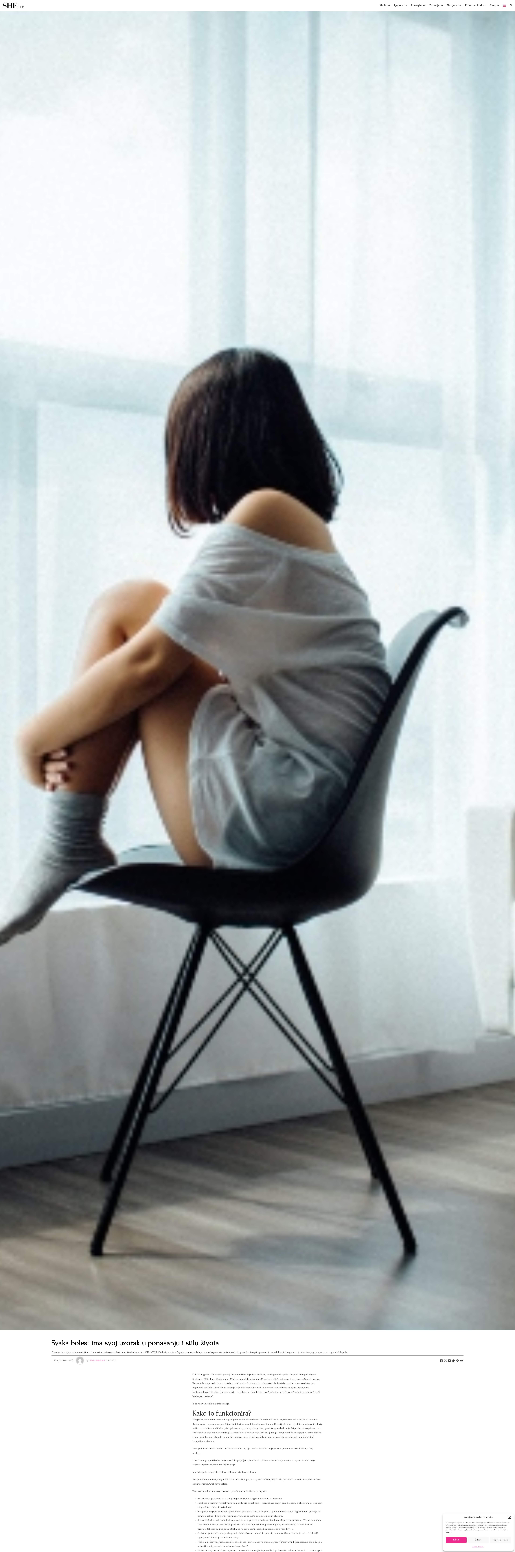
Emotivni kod (473, 5)
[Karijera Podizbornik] (460, 5)
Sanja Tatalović (63, 1360)
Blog (492, 5)
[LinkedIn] (449, 1361)
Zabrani (478, 1540)
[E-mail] (461, 1361)
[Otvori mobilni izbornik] (504, 6)
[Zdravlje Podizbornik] (442, 5)
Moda (383, 5)
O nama (474, 1547)
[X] (445, 1361)
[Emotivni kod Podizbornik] (484, 5)
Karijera (452, 5)
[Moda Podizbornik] (389, 5)
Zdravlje (434, 5)
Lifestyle (416, 5)
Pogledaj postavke (500, 1540)
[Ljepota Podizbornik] (405, 5)
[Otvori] (511, 5)
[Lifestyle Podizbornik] (424, 5)
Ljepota (398, 5)
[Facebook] (441, 1361)
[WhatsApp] (453, 1361)
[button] (509, 1517)
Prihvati (456, 1540)
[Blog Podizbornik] (498, 5)
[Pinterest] (457, 1361)
